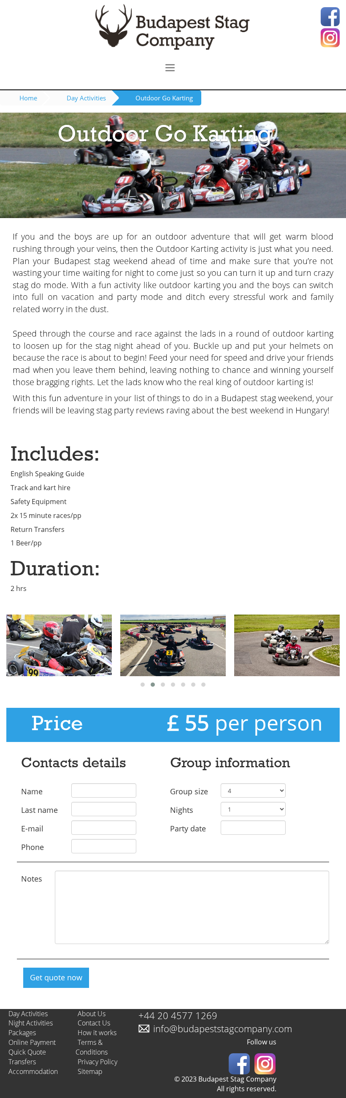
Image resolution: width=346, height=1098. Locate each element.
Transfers (22, 1061)
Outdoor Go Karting (164, 98)
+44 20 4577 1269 (177, 1015)
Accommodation (33, 1071)
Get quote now (56, 977)
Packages (22, 1032)
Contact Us (94, 1023)
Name (32, 791)
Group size (189, 791)
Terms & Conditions (92, 1047)
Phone (32, 847)
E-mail (32, 828)
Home (28, 98)
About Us (91, 1013)
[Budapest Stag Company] (173, 28)
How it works (97, 1032)
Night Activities (30, 1023)
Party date (188, 828)
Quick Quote (27, 1052)
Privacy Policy (97, 1061)
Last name (39, 810)
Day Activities (86, 98)
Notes (31, 879)
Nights (181, 810)
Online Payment (32, 1042)
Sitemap (90, 1071)
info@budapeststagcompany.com (222, 1028)
